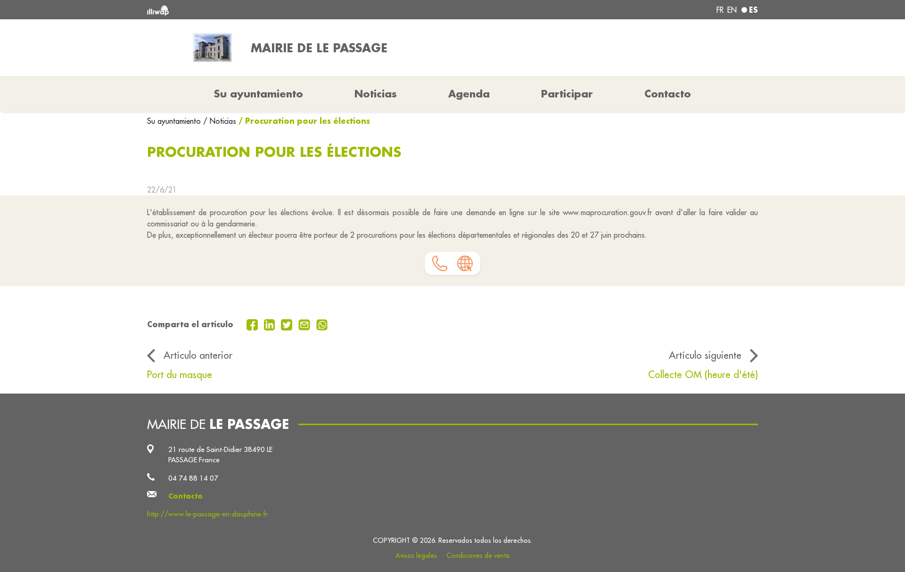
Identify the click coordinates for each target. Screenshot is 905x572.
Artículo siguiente (705, 355)
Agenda (469, 93)
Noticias (375, 93)
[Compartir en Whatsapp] (322, 324)
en (732, 10)
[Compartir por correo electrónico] (305, 324)
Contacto (667, 93)
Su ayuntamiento (175, 121)
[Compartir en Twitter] (287, 324)
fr (720, 10)
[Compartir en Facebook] (253, 324)
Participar (567, 93)
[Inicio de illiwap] (271, 9)
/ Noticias (219, 121)
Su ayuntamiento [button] (258, 93)
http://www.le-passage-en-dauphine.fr (207, 513)
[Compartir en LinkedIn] (271, 324)
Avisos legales (416, 555)
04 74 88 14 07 (193, 478)
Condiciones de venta (478, 555)
